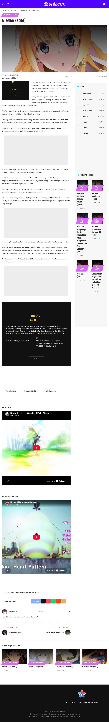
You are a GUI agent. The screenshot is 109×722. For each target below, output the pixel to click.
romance (23, 593)
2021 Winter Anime (96, 221)
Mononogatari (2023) (9, 666)
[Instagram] (56, 611)
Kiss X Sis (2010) (80, 275)
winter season (36, 593)
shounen (29, 593)
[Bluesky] (67, 611)
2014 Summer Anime (37, 663)
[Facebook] (48, 611)
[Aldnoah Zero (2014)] (41, 656)
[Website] (45, 611)
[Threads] (64, 611)
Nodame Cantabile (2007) (64, 666)
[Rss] (70, 611)
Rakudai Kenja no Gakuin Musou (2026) (80, 199)
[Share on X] (74, 76)
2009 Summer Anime (96, 188)
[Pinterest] (59, 611)
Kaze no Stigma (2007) (90, 666)
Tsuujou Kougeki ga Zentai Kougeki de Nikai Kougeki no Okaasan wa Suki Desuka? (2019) (82, 239)
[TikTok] (61, 611)
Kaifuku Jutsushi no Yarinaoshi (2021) (96, 231)
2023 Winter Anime (10, 663)
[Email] (87, 76)
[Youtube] (90, 116)
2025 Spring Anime (96, 268)
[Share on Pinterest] (77, 76)
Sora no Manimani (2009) (96, 196)
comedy (17, 593)
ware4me (13, 611)
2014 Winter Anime (10, 15)
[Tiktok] (90, 122)
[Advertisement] (36, 150)
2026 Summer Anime (81, 188)
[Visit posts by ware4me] (4, 611)
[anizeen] (54, 4)
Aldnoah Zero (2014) (36, 666)
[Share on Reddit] (84, 76)
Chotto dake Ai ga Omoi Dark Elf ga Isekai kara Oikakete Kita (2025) (97, 280)
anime (12, 593)
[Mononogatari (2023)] (14, 656)
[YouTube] (53, 611)
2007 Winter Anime (64, 663)
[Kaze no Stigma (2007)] (94, 656)
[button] (4, 3)
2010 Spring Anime (81, 268)
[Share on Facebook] (70, 76)
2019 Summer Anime (81, 221)
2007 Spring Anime (90, 663)
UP (64, 712)
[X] (50, 611)
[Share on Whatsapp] (80, 76)
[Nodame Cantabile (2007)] (68, 656)
